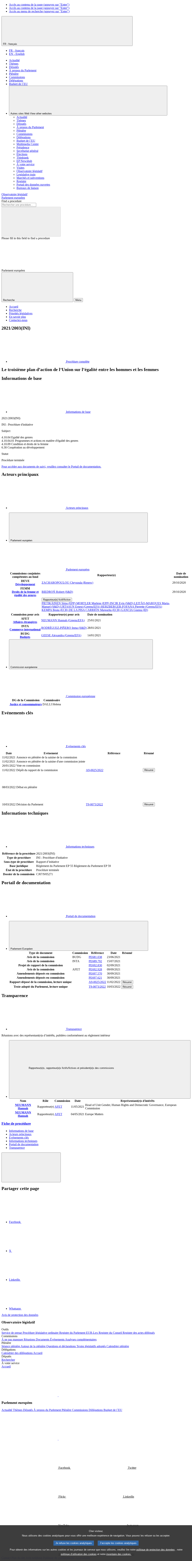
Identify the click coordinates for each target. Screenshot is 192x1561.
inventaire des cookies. (118, 1554)
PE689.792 (95, 961)
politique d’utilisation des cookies (79, 1554)
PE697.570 (95, 973)
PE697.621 (95, 977)
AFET (58, 1106)
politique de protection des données (155, 1549)
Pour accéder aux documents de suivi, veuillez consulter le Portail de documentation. (51, 466)
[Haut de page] (31, 1167)
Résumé (148, 770)
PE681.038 (95, 957)
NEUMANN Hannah (23, 1106)
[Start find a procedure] (31, 222)
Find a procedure (12, 201)
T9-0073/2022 (94, 804)
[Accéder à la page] (114, 799)
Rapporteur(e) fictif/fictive (56, 599)
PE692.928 (95, 969)
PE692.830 (95, 965)
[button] (58, 1395)
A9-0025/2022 (94, 770)
